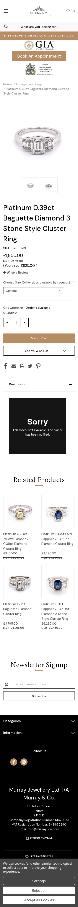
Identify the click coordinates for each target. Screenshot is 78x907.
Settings (39, 881)
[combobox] (39, 27)
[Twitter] (30, 366)
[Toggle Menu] (6, 11)
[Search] (4, 27)
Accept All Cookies (39, 900)
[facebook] (14, 762)
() (72, 11)
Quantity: (10, 313)
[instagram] (24, 762)
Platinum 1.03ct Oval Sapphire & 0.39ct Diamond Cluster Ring (57, 539)
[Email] (13, 366)
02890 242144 (41, 838)
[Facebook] (5, 366)
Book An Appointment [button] (39, 56)
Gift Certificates (41, 856)
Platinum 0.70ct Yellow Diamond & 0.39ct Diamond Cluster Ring (16, 541)
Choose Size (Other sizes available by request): (37, 282)
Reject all (39, 890)
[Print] (22, 366)
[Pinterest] (38, 366)
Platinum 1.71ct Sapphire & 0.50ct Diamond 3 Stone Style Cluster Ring (55, 611)
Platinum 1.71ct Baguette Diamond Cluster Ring (17, 609)
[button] (39, 384)
